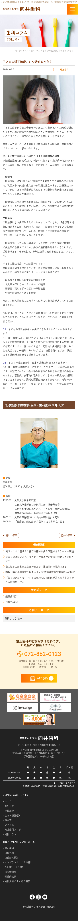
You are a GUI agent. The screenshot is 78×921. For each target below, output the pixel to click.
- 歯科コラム (9, 834)
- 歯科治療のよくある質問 (16, 881)
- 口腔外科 (8, 853)
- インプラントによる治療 (16, 862)
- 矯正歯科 (8, 848)
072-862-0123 (42, 654)
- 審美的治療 (9, 876)
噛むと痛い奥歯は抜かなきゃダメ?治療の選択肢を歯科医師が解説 (40, 572)
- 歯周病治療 (9, 872)
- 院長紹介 (8, 811)
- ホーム (7, 801)
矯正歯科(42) (12, 596)
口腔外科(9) (11, 602)
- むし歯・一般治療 (13, 867)
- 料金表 (7, 820)
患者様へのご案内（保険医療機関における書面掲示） (49, 786)
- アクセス (8, 825)
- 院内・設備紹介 (12, 815)
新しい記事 (11, 535)
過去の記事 (66, 535)
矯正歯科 (64, 70)
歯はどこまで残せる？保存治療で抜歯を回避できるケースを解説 (39, 551)
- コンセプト (9, 806)
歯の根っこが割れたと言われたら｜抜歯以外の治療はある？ (37, 566)
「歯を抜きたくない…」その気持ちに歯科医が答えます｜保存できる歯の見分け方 (39, 580)
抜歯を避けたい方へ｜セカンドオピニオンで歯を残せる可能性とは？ (39, 559)
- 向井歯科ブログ (12, 829)
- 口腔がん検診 (11, 857)
